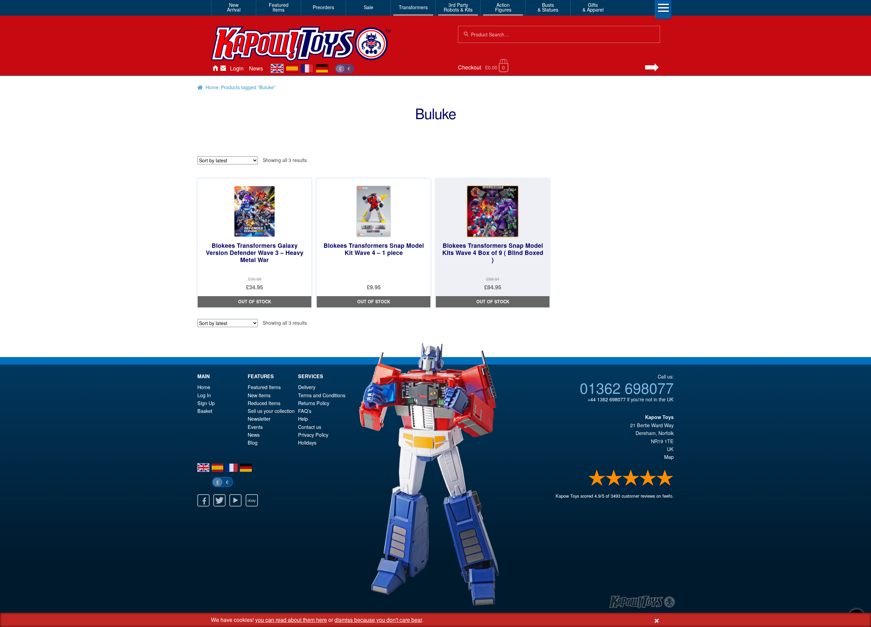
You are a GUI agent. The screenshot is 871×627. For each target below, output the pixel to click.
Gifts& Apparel (593, 7)
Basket (204, 410)
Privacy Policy (313, 434)
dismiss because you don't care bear (378, 620)
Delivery (306, 386)
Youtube (235, 500)
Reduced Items (264, 402)
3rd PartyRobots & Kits (458, 7)
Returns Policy (313, 402)
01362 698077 (627, 387)
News (256, 68)
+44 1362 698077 (607, 399)
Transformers (413, 7)
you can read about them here (291, 620)
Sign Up (206, 402)
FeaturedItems (279, 7)
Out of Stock (254, 302)
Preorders (323, 7)
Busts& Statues (548, 7)
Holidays (307, 442)
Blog (253, 442)
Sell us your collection (271, 410)
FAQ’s (304, 410)
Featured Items (264, 386)
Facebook (203, 500)
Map (669, 456)
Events (255, 426)
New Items (259, 395)
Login (237, 68)
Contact (223, 68)
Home (215, 68)
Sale (368, 7)
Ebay (252, 500)
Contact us (309, 426)
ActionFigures (503, 7)
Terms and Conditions (321, 395)
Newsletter (259, 418)
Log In (204, 395)
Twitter (219, 500)
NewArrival (234, 7)
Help (303, 418)
